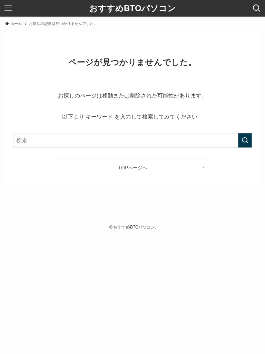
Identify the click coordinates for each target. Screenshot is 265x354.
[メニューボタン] (8, 8)
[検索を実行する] (245, 140)
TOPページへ (132, 167)
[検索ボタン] (256, 8)
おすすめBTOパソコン (132, 8)
